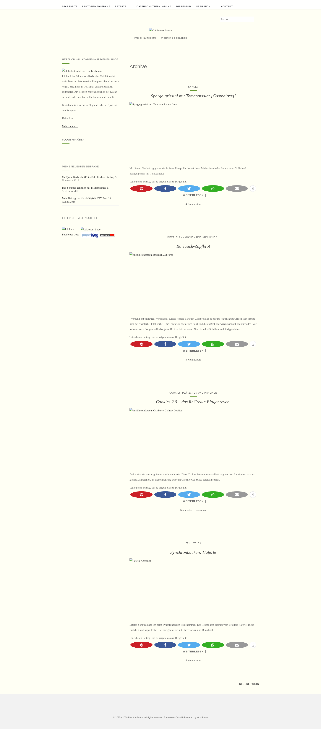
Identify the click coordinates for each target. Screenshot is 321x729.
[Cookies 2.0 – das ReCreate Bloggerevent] (193, 438)
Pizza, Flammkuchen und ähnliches (192, 237)
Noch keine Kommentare (193, 510)
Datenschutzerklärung (154, 6)
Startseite (69, 6)
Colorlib (180, 717)
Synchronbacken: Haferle (193, 552)
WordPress (202, 717)
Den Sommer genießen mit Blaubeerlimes (84, 187)
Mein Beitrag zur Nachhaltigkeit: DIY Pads (84, 198)
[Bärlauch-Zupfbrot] (193, 282)
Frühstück (193, 543)
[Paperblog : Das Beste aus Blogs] (90, 235)
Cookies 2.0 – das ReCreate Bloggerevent (193, 401)
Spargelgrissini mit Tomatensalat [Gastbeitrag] (193, 95)
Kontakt (227, 6)
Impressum (183, 6)
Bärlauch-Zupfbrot (193, 246)
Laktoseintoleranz (96, 6)
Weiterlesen (193, 195)
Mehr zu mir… (70, 126)
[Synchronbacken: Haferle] (193, 588)
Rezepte (120, 6)
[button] (141, 188)
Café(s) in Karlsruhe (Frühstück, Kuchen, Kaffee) (88, 177)
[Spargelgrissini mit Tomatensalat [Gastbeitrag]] (193, 132)
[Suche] (256, 19)
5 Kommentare (193, 359)
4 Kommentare (193, 204)
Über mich (203, 6)
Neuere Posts (249, 684)
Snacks (193, 87)
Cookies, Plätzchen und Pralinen (193, 393)
